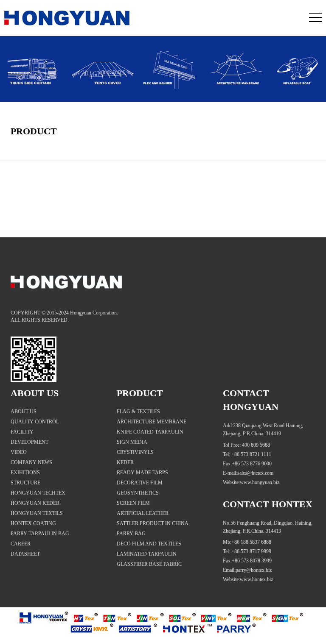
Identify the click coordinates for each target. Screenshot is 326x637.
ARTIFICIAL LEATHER (143, 513)
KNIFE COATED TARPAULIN (150, 432)
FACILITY (22, 432)
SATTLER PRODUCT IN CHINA (152, 523)
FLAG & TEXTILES (138, 411)
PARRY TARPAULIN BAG (40, 534)
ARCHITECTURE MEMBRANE (151, 422)
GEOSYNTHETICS (138, 493)
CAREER (21, 544)
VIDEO (19, 452)
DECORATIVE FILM (140, 483)
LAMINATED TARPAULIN (147, 554)
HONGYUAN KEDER (35, 503)
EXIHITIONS (25, 473)
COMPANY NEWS (31, 462)
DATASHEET (25, 554)
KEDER (125, 462)
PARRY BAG (131, 534)
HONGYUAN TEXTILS (37, 513)
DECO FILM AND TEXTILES (149, 544)
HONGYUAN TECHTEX (38, 493)
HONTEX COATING (33, 523)
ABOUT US (24, 411)
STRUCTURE (25, 483)
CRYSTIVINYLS (135, 452)
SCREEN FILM (133, 503)
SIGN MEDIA (132, 442)
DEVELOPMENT (29, 442)
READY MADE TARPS (142, 473)
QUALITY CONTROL (35, 422)
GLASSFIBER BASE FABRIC (149, 564)
